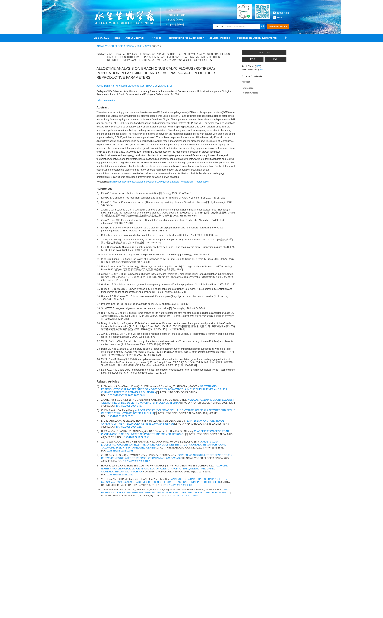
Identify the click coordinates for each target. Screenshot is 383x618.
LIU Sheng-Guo (136, 86)
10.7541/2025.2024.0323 (120, 416)
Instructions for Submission (186, 37)
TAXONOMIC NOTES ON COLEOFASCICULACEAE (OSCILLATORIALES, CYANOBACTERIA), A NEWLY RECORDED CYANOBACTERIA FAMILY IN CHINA (165, 468)
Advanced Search (278, 26)
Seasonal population (146, 181)
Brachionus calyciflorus (121, 181)
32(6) (148, 46)
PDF (252, 59)
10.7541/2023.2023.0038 (178, 485)
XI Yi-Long (121, 86)
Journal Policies (219, 37)
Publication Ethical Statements (257, 37)
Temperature (186, 181)
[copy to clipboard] (211, 60)
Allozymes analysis (168, 181)
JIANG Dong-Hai (105, 86)
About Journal (134, 37)
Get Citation (264, 52)
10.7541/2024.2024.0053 (136, 437)
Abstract (246, 81)
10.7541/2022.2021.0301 (185, 495)
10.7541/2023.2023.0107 (136, 461)
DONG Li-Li (165, 86)
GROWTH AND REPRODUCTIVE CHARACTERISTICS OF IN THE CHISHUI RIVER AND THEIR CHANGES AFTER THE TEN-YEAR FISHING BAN (164, 389)
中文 (284, 37)
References (247, 88)
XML (275, 59)
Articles (156, 37)
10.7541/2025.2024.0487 (129, 406)
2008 (139, 46)
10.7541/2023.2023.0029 (120, 474)
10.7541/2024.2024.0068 (120, 450)
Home (116, 37)
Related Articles (250, 92)
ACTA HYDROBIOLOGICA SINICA (115, 46)
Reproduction (202, 181)
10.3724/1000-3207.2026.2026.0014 (126, 395)
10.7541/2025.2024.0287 (129, 426)
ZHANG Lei (152, 86)
